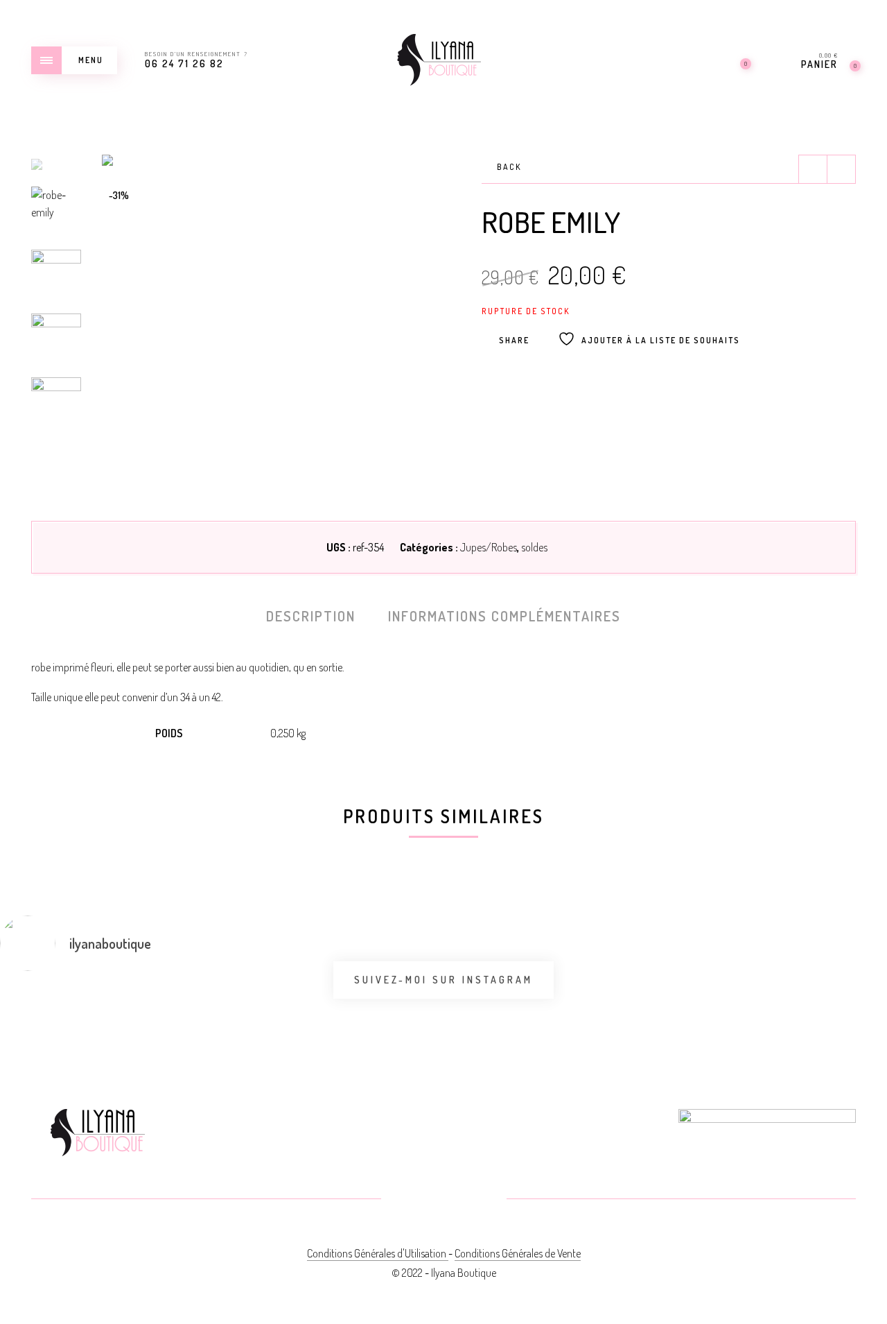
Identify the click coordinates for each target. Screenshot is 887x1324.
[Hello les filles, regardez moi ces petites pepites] (369, 1013)
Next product (841, 169)
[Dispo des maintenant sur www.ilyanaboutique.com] (518, 1004)
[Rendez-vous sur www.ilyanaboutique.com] (667, 1004)
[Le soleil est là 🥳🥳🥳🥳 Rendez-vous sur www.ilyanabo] (71, 1013)
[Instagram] (477, 1200)
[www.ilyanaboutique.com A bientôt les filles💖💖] (220, 1004)
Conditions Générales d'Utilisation (377, 1253)
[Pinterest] (443, 1200)
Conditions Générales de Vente (518, 1253)
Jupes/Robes (488, 547)
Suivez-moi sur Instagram (443, 980)
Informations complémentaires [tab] (504, 616)
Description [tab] (310, 616)
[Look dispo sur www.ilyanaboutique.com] (816, 1004)
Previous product (813, 169)
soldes (534, 547)
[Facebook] (410, 1200)
